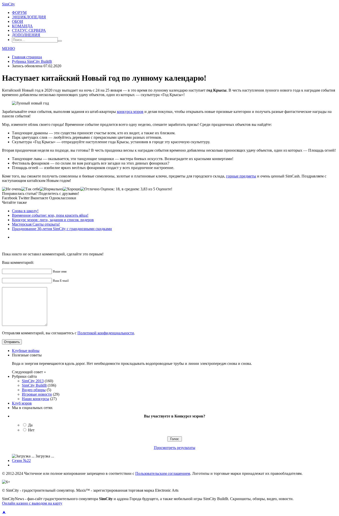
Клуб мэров (22, 403)
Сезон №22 (21, 460)
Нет (31, 430)
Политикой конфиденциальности (105, 333)
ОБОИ (17, 21)
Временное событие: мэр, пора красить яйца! (50, 215)
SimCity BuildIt (34, 385)
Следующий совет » (29, 372)
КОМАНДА (22, 26)
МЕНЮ (8, 48)
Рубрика (32, 61)
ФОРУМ (19, 12)
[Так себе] (30, 189)
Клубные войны (25, 350)
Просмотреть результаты (174, 448)
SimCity (8, 4)
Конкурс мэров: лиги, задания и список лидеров (53, 220)
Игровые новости (37, 394)
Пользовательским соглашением (162, 473)
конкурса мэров (130, 111)
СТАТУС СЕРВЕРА (29, 30)
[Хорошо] (71, 189)
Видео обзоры (34, 390)
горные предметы (241, 176)
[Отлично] (90, 189)
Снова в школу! (25, 211)
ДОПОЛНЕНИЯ (26, 35)
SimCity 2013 (33, 381)
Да (30, 425)
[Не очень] (11, 189)
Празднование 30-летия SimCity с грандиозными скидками (62, 229)
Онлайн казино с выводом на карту (32, 503)
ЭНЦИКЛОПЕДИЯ (29, 17)
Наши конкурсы (35, 399)
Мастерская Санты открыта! (36, 224)
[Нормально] (51, 189)
